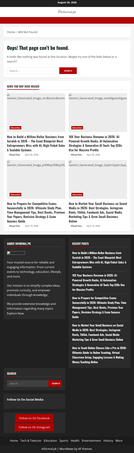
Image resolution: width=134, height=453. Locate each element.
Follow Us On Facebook (34, 418)
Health (75, 441)
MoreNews (66, 449)
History (108, 441)
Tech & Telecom (30, 441)
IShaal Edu (14, 154)
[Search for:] (33, 70)
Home (14, 441)
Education (15, 127)
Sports (63, 441)
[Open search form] (129, 20)
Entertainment (91, 441)
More (119, 441)
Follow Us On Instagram (34, 427)
